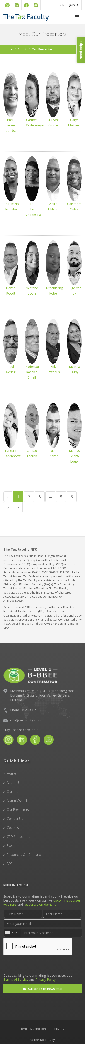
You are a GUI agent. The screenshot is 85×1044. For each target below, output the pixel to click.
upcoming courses (66, 900)
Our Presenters (18, 809)
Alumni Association (20, 800)
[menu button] (77, 16)
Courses (13, 827)
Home (7, 49)
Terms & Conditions (34, 1029)
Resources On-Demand (24, 854)
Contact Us (15, 818)
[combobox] (12, 933)
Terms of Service (15, 979)
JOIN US (74, 5)
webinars (10, 904)
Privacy (59, 1029)
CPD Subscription (19, 836)
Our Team (14, 791)
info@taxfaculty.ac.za (25, 720)
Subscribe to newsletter (45, 989)
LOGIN (60, 5)
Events (11, 845)
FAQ (10, 863)
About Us (13, 782)
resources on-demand (40, 904)
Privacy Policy (46, 979)
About (22, 49)
